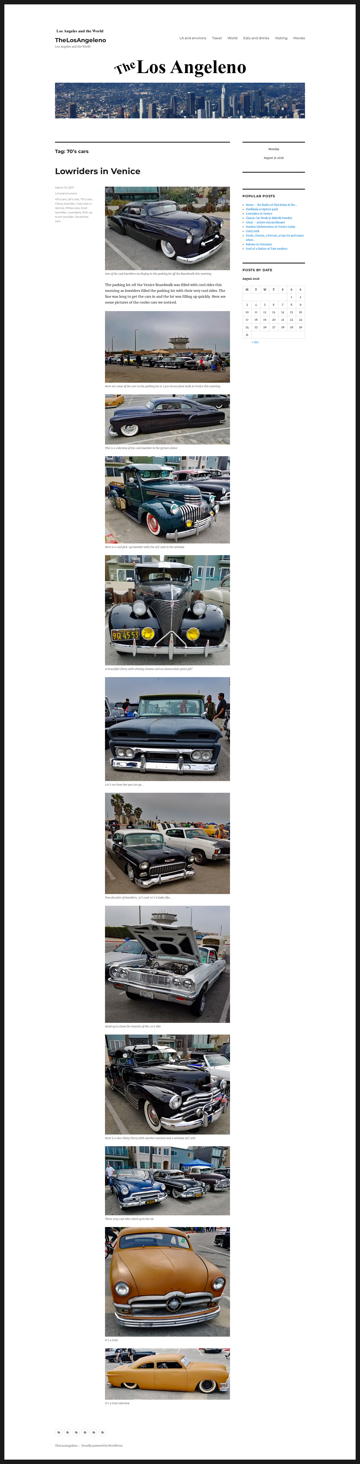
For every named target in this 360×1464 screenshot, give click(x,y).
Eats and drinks (256, 38)
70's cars (86, 199)
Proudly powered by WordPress (102, 1446)
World (233, 38)
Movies (299, 38)
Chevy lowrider (65, 203)
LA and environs (193, 38)
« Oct (255, 342)
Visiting (281, 38)
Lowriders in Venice (97, 171)
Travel (217, 38)
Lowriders (74, 212)
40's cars (61, 199)
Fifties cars (72, 208)
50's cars (73, 199)
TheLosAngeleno (80, 40)
